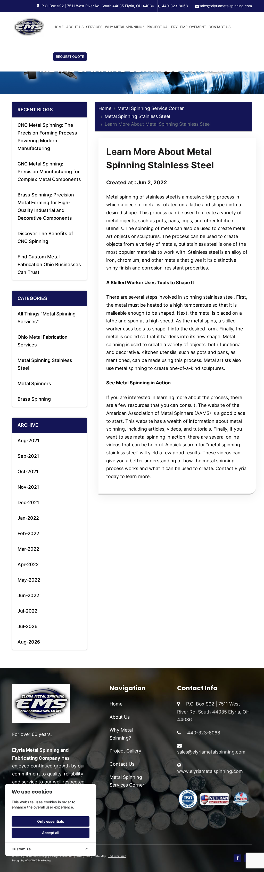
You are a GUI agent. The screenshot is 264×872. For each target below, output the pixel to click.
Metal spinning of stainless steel (141, 197)
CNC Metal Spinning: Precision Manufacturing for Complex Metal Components (49, 171)
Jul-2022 (27, 611)
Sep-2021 (28, 456)
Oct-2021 (28, 471)
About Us (75, 27)
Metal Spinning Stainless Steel (45, 364)
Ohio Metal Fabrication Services (43, 340)
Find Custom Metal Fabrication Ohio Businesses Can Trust (49, 264)
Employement (193, 27)
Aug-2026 (29, 642)
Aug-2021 (28, 440)
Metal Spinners (34, 383)
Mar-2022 (28, 549)
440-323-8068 (175, 6)
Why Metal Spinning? (124, 27)
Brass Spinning (34, 399)
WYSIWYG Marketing (38, 860)
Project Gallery (162, 27)
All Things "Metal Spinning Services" (47, 317)
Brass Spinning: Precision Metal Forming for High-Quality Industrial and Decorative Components (46, 206)
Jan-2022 (28, 518)
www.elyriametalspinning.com (210, 771)
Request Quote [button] (70, 56)
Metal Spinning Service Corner (151, 108)
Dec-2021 (28, 502)
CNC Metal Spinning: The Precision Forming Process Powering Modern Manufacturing (47, 136)
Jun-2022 (28, 595)
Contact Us (219, 27)
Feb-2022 (28, 533)
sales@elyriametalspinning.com (225, 6)
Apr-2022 (28, 564)
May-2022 (29, 580)
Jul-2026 (27, 626)
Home (58, 27)
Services (94, 27)
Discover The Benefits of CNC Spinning (45, 237)
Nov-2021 (28, 487)
